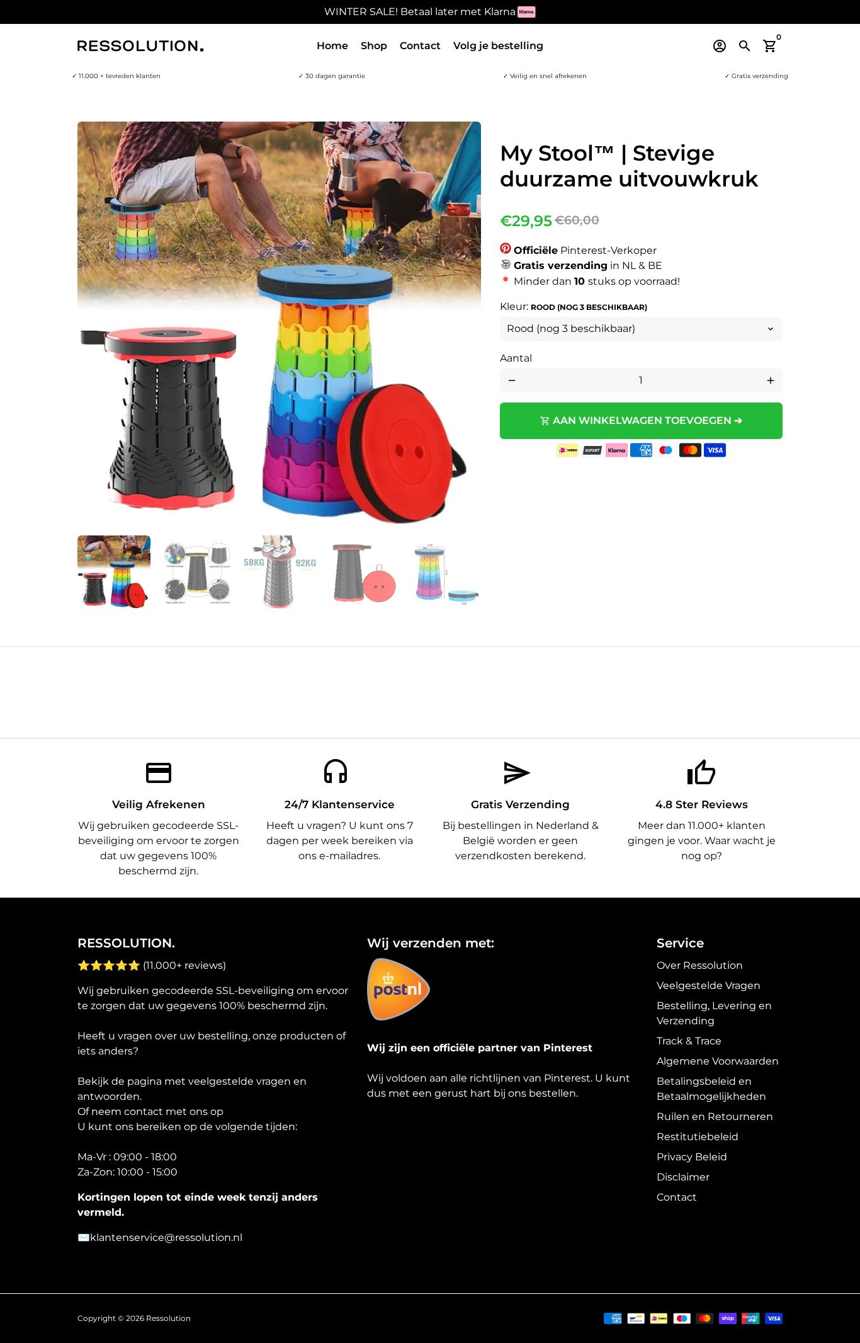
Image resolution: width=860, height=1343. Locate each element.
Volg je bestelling (498, 46)
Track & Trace (689, 1041)
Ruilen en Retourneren (715, 1117)
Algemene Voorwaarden (718, 1061)
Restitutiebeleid (697, 1137)
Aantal (516, 358)
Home (332, 46)
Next (464, 324)
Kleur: (573, 306)
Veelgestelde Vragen (709, 986)
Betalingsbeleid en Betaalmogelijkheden (711, 1088)
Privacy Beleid (692, 1157)
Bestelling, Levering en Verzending (714, 1013)
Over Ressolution (700, 965)
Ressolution (168, 1318)
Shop (374, 46)
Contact (420, 46)
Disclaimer (683, 1177)
